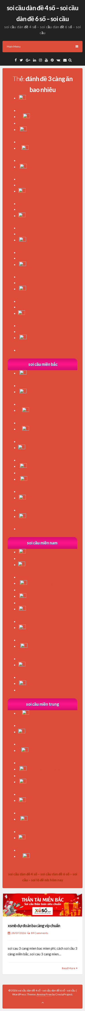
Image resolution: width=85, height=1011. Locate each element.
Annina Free (44, 994)
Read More (68, 968)
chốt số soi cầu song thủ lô (51, 117)
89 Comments (39, 933)
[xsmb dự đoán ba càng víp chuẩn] (42, 905)
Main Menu (14, 46)
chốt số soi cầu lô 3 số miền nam (51, 684)
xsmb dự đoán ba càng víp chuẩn (34, 925)
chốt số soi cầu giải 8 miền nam (51, 583)
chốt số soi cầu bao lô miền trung (51, 769)
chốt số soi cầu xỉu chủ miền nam (51, 552)
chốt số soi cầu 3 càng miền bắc (51, 466)
